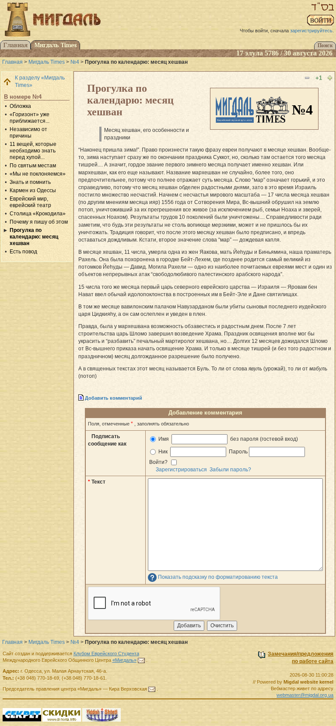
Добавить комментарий (113, 398)
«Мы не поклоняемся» (38, 174)
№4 (74, 62)
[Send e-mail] (141, 660)
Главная (12, 62)
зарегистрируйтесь (311, 30)
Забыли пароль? (230, 470)
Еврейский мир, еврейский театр (30, 202)
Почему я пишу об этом (39, 222)
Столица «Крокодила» (38, 214)
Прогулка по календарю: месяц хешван (34, 236)
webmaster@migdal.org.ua (304, 695)
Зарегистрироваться (181, 470)
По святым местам (33, 165)
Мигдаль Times (46, 62)
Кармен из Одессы (33, 190)
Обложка (20, 106)
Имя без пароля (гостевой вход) (227, 439)
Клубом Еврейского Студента (106, 653)
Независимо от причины (28, 132)
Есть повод (23, 252)
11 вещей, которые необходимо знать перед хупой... (33, 150)
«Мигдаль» (124, 660)
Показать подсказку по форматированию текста (218, 577)
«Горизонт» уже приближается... (29, 117)
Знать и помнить (30, 182)
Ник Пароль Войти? (198, 457)
